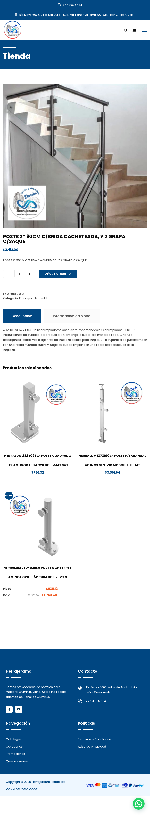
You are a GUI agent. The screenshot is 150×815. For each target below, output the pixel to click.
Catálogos (13, 739)
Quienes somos (17, 761)
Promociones (15, 754)
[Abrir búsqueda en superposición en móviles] (126, 29)
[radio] (7, 607)
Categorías (14, 746)
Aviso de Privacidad (92, 746)
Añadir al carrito (58, 273)
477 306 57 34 (72, 5)
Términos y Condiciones (95, 739)
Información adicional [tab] (72, 315)
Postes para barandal (33, 298)
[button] (139, 804)
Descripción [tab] (22, 315)
